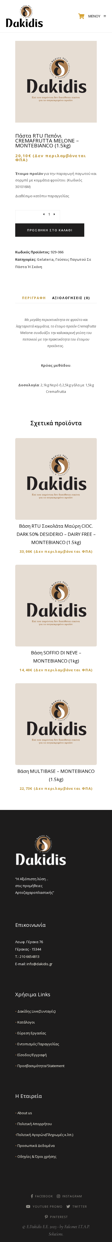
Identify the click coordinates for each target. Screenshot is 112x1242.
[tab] (33, 298)
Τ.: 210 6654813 (27, 956)
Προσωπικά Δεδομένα (35, 1145)
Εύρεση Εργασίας (30, 1033)
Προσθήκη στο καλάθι (49, 230)
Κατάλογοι (25, 1022)
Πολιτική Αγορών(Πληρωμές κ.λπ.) (44, 1134)
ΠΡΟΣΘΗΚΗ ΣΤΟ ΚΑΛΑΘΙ (59, 511)
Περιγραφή (34, 298)
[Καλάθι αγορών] (81, 16)
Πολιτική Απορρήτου (33, 1123)
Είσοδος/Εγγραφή (31, 1054)
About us (23, 1112)
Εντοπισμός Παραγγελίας (37, 1043)
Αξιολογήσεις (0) (71, 298)
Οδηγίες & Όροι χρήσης (35, 1156)
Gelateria (45, 259)
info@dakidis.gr (39, 963)
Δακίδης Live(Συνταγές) (35, 1011)
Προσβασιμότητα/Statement (39, 1065)
